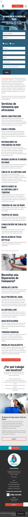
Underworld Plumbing (6, 78)
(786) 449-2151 (15, 495)
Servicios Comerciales (14, 486)
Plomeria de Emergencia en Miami (11, 360)
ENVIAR (6, 72)
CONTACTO (17, 6)
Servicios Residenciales (14, 484)
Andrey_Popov (11, 250)
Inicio (14, 480)
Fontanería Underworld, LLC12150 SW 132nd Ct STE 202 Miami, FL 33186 (14, 473)
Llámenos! (14, 439)
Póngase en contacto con (14, 488)
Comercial (12, 43)
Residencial (6, 43)
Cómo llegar (14, 476)
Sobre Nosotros (14, 482)
